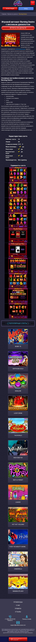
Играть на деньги (18, 28)
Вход (26, 8)
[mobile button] (33, 3)
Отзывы (18, 612)
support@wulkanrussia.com (18, 625)
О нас (18, 605)
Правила (18, 608)
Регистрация (10, 8)
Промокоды (18, 602)
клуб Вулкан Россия (20, 49)
